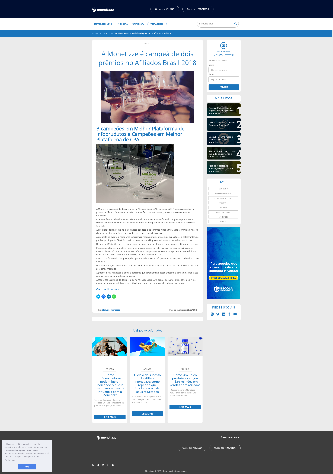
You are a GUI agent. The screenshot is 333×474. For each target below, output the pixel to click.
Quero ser (164, 9)
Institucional (138, 24)
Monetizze (223, 217)
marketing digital (223, 212)
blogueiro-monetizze (111, 310)
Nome (211, 65)
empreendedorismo (223, 193)
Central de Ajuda (231, 437)
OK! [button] (27, 467)
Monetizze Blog (99, 33)
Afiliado (147, 43)
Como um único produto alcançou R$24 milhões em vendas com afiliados (185, 380)
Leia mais (110, 417)
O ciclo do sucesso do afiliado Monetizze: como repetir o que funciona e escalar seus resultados (147, 383)
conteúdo (223, 189)
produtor (223, 203)
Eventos (111, 33)
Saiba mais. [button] (10, 460)
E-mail (211, 74)
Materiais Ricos (156, 24)
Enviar (224, 87)
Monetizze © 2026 (153, 471)
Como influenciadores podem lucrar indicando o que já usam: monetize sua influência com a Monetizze (109, 385)
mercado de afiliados (223, 198)
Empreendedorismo (103, 24)
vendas (223, 222)
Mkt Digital (122, 24)
